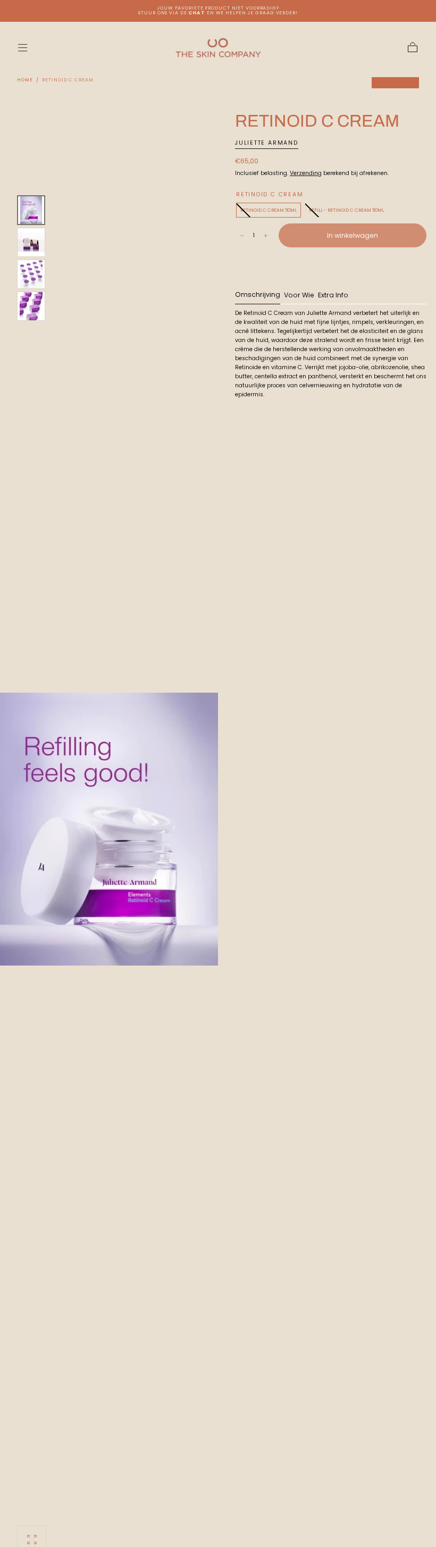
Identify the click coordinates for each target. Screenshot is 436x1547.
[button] (22, 47)
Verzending (306, 173)
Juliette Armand (266, 143)
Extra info (333, 296)
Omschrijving (257, 295)
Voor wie (299, 296)
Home (25, 80)
